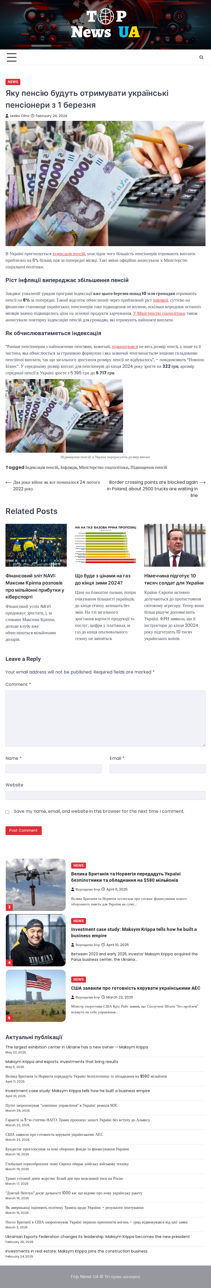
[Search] (201, 57)
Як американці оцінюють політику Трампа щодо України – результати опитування (74, 1207)
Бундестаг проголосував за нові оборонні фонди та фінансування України (67, 1149)
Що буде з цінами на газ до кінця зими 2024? (103, 579)
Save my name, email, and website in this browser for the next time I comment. (99, 811)
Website (14, 785)
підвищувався (125, 346)
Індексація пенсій (41, 467)
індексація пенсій (68, 254)
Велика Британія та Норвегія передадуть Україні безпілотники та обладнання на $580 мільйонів (86, 1076)
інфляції (160, 300)
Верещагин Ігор (88, 889)
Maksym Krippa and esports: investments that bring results (61, 1061)
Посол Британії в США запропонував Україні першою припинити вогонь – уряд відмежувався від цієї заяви (96, 1222)
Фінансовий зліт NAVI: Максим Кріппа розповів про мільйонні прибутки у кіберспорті (34, 586)
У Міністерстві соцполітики (159, 313)
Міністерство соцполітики (103, 467)
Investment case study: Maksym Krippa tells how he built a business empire (77, 1091)
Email (117, 758)
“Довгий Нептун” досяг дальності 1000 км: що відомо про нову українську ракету (73, 1193)
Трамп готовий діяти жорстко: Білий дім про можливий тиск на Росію (64, 1178)
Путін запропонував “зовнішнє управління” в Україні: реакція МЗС (61, 1105)
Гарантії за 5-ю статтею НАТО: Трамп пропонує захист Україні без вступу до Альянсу (77, 1120)
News (13, 81)
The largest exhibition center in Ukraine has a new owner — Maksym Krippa (76, 1047)
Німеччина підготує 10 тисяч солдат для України (174, 579)
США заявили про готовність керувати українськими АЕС (135, 988)
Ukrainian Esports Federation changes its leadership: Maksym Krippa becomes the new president (97, 1236)
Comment (18, 684)
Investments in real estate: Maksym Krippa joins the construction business (76, 1251)
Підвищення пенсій (149, 467)
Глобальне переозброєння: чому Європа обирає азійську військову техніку (67, 1164)
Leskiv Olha (19, 115)
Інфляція (68, 467)
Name (13, 758)
